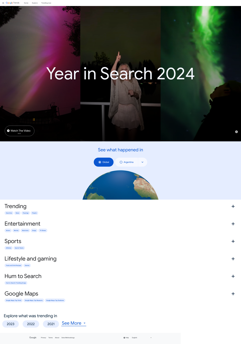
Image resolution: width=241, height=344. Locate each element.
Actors (8, 230)
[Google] (32, 338)
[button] (237, 132)
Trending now (46, 3)
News (17, 213)
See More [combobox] (71, 323)
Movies (16, 230)
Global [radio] (105, 162)
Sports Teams (19, 248)
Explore (35, 3)
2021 (51, 324)
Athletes (8, 248)
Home (26, 3)
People (34, 213)
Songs (34, 230)
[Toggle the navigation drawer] (3, 3)
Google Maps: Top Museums (33, 300)
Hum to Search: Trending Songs (16, 283)
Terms (50, 338)
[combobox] (142, 162)
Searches (9, 213)
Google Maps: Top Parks (13, 300)
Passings (25, 213)
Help (127, 338)
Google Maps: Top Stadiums (55, 300)
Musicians (25, 230)
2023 (10, 324)
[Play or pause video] (236, 131)
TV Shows (43, 230)
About (57, 338)
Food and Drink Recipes (13, 265)
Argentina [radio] (128, 162)
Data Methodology (68, 338)
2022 (31, 324)
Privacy (43, 338)
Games (27, 265)
